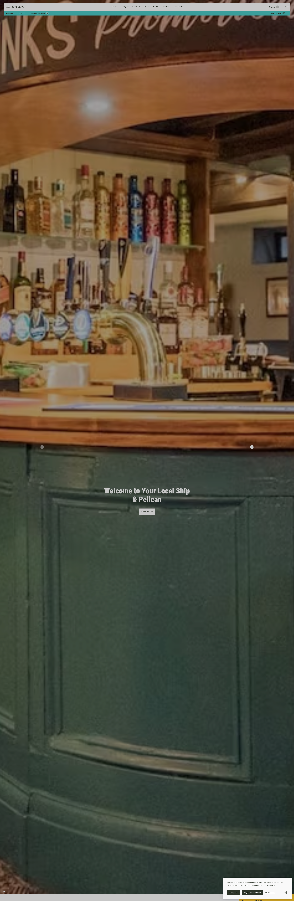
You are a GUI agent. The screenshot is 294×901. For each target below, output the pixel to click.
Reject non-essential (252, 892)
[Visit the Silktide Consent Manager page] (285, 892)
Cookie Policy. (269, 885)
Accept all (233, 892)
